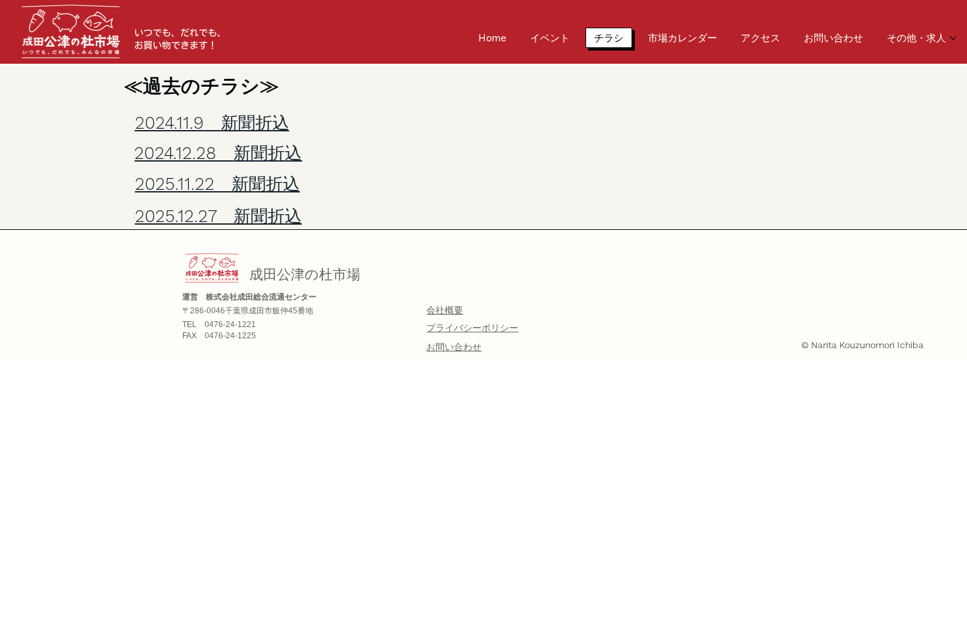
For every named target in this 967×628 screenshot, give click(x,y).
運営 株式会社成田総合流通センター (249, 297)
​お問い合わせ (454, 347)
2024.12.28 (218, 153)
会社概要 (444, 310)
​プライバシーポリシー (472, 328)
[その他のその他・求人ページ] (953, 38)
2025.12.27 (218, 216)
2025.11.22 (217, 183)
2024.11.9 (212, 122)
